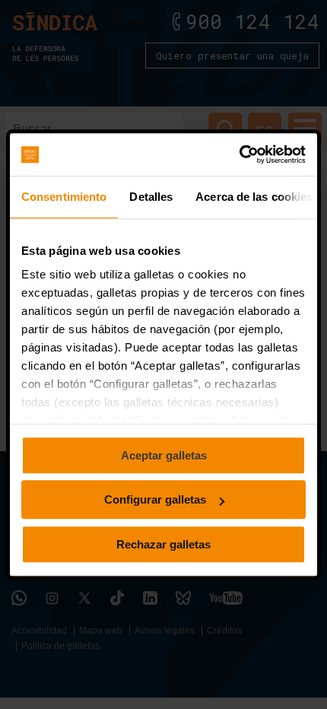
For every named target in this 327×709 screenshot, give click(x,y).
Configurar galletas (155, 499)
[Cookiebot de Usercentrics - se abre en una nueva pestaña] (239, 154)
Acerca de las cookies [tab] (254, 196)
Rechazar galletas (163, 544)
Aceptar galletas (164, 455)
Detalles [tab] (151, 196)
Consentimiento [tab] (63, 196)
